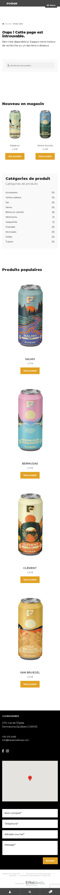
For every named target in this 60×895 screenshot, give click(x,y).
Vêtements (11, 217)
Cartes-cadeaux (13, 197)
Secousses (11, 232)
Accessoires (11, 192)
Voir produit (14, 156)
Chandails (10, 227)
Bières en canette (15, 212)
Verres (9, 207)
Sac (7, 202)
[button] (30, 778)
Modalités (12, 875)
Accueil (8, 24)
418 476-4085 (9, 736)
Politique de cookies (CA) (11, 874)
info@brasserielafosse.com (15, 740)
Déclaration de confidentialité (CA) (38, 874)
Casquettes (11, 222)
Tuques (9, 241)
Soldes (9, 237)
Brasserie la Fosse (40, 875)
